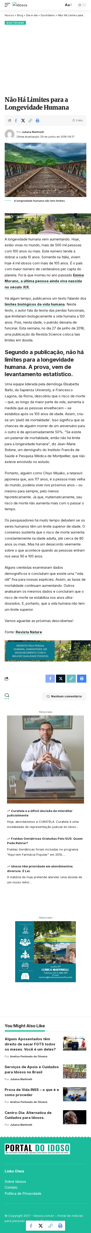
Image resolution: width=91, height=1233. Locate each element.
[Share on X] (23, 120)
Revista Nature (29, 632)
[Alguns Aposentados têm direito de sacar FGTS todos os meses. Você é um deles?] (74, 1043)
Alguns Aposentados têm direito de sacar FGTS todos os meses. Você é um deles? (30, 1044)
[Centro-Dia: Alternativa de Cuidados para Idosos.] (74, 1117)
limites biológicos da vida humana (35, 304)
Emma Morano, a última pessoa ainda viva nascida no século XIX (44, 281)
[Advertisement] (45, 59)
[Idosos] (20, 5)
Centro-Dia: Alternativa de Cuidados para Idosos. (28, 1115)
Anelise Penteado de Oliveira (28, 1056)
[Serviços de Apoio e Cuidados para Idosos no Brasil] (74, 1071)
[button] (9, 5)
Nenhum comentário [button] (66, 696)
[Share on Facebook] (16, 120)
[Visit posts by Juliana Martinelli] (9, 134)
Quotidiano (15, 22)
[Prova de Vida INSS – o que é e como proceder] (74, 1094)
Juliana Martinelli (33, 132)
